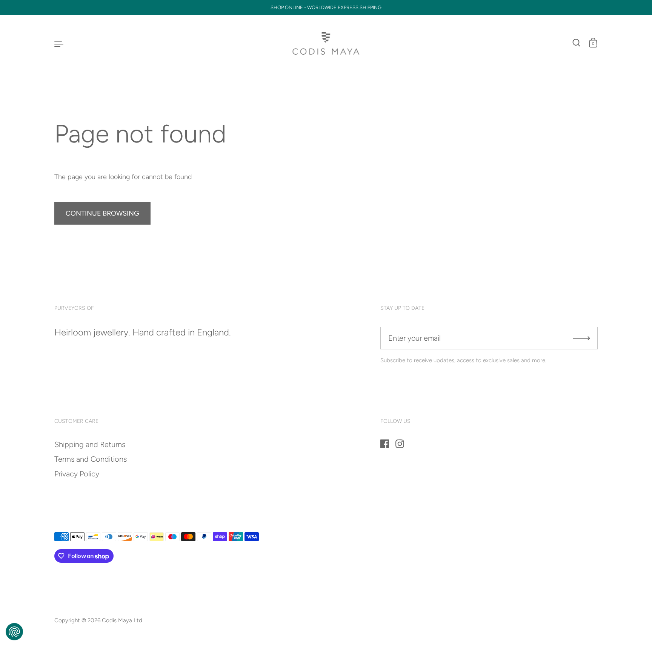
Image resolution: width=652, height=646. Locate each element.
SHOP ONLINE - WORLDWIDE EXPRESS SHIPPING (326, 7)
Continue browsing (102, 213)
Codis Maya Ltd (122, 620)
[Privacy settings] (14, 631)
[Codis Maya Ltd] (326, 43)
